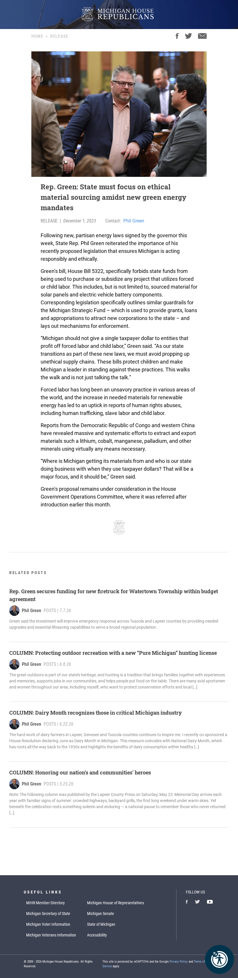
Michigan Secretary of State (48, 913)
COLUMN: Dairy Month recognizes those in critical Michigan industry (95, 712)
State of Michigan (101, 924)
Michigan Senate (100, 913)
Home (37, 36)
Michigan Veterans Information (51, 935)
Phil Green (133, 221)
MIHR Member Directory (45, 902)
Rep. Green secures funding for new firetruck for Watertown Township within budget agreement (113, 595)
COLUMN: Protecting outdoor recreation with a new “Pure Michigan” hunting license (113, 652)
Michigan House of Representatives (115, 902)
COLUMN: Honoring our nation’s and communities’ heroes (80, 772)
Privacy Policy (179, 961)
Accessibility (97, 935)
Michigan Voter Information (48, 924)
